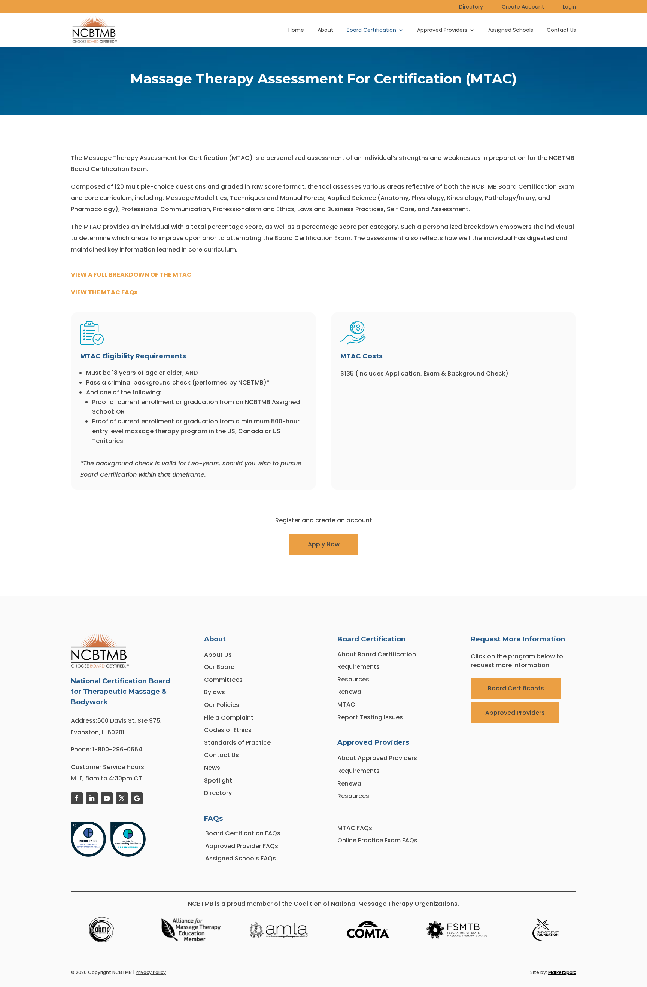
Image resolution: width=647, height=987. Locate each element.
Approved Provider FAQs (241, 846)
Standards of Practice (237, 742)
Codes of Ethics (228, 730)
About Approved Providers (377, 758)
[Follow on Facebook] (77, 798)
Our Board (219, 667)
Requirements (358, 666)
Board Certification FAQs (243, 833)
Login (569, 7)
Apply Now (324, 544)
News (212, 767)
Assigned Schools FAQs (240, 858)
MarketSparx (562, 972)
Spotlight (218, 780)
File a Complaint (228, 717)
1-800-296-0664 (117, 749)
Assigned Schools (510, 30)
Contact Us (561, 30)
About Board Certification (376, 654)
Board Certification (371, 30)
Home (296, 30)
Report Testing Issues (370, 717)
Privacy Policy (151, 972)
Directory (471, 7)
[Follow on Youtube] (107, 798)
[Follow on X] (122, 798)
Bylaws (214, 692)
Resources (353, 679)
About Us (218, 654)
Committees (223, 679)
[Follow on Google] (137, 798)
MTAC (346, 704)
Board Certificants (516, 688)
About (325, 30)
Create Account (523, 7)
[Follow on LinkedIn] (92, 798)
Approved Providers (442, 30)
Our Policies (221, 705)
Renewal (350, 691)
